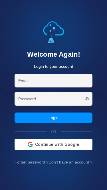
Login (53, 117)
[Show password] (86, 99)
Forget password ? (32, 162)
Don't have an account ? (70, 162)
